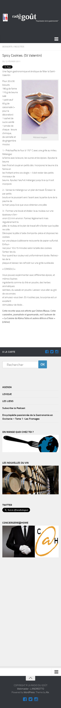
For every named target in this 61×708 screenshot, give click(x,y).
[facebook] (47, 352)
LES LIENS (7, 401)
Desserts (7, 46)
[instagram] (57, 352)
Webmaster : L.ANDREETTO (30, 688)
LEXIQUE (7, 394)
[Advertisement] (32, 331)
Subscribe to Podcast (13, 408)
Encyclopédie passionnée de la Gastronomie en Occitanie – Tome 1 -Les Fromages (27, 417)
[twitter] (52, 352)
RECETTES (19, 46)
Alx (47, 692)
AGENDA (7, 387)
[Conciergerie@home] (30, 556)
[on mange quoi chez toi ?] (30, 451)
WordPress (29, 692)
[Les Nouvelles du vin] (30, 493)
